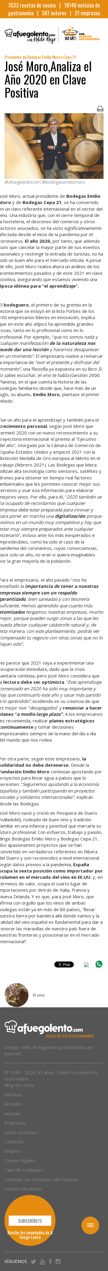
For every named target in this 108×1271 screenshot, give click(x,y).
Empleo (12, 1151)
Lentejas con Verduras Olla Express (41, 1179)
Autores (12, 1113)
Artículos (13, 1104)
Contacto (13, 1142)
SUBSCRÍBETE (30, 1220)
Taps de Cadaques (23, 1170)
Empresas (15, 1123)
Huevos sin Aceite (23, 1189)
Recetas (13, 1095)
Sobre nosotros (20, 1132)
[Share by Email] (86, 966)
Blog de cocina (19, 1085)
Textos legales (19, 1160)
